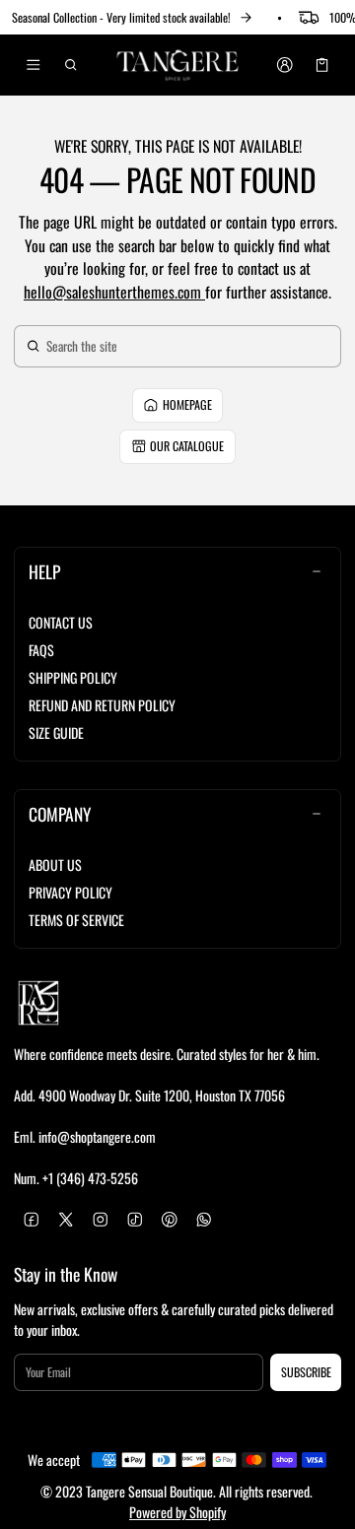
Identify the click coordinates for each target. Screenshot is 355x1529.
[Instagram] (100, 1219)
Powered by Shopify (177, 1511)
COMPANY (60, 814)
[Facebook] (31, 1219)
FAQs (41, 649)
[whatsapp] (203, 1219)
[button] (71, 65)
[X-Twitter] (65, 1219)
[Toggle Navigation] (33, 65)
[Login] (284, 65)
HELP (44, 571)
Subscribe (306, 1372)
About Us (55, 864)
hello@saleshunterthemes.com (114, 291)
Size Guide (56, 732)
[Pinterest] (169, 1219)
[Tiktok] (134, 1219)
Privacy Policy (70, 892)
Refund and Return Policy (102, 705)
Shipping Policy (73, 677)
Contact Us (61, 622)
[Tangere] (177, 65)
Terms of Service (76, 919)
